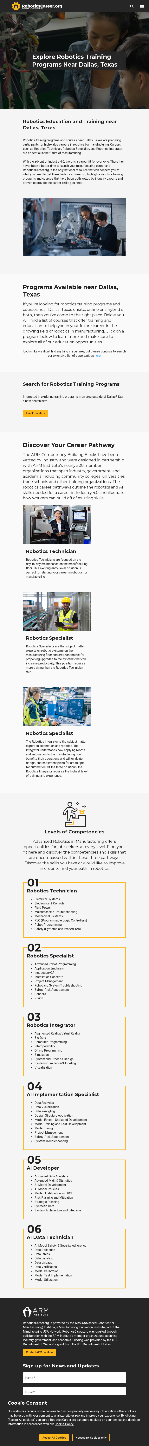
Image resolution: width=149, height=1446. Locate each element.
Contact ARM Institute (39, 1352)
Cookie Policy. (64, 1424)
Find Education (35, 413)
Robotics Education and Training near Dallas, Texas (70, 124)
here (98, 355)
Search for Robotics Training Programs (71, 384)
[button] (132, 6)
